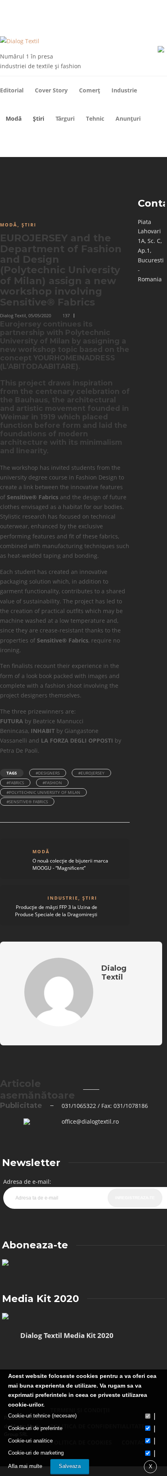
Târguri (65, 118)
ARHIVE (40, 7)
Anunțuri (128, 118)
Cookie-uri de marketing (36, 1453)
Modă (13, 118)
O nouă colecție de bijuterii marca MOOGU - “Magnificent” (70, 864)
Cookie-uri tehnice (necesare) (42, 1416)
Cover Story (51, 90)
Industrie (124, 90)
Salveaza (70, 1466)
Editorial (12, 90)
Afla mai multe (25, 1466)
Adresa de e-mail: (27, 1181)
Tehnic (95, 118)
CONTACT (91, 7)
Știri (38, 118)
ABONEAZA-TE (120, 7)
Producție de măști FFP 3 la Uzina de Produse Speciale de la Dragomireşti (56, 911)
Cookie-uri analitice (30, 1441)
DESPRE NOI (65, 7)
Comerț (89, 90)
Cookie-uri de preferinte (35, 1428)
